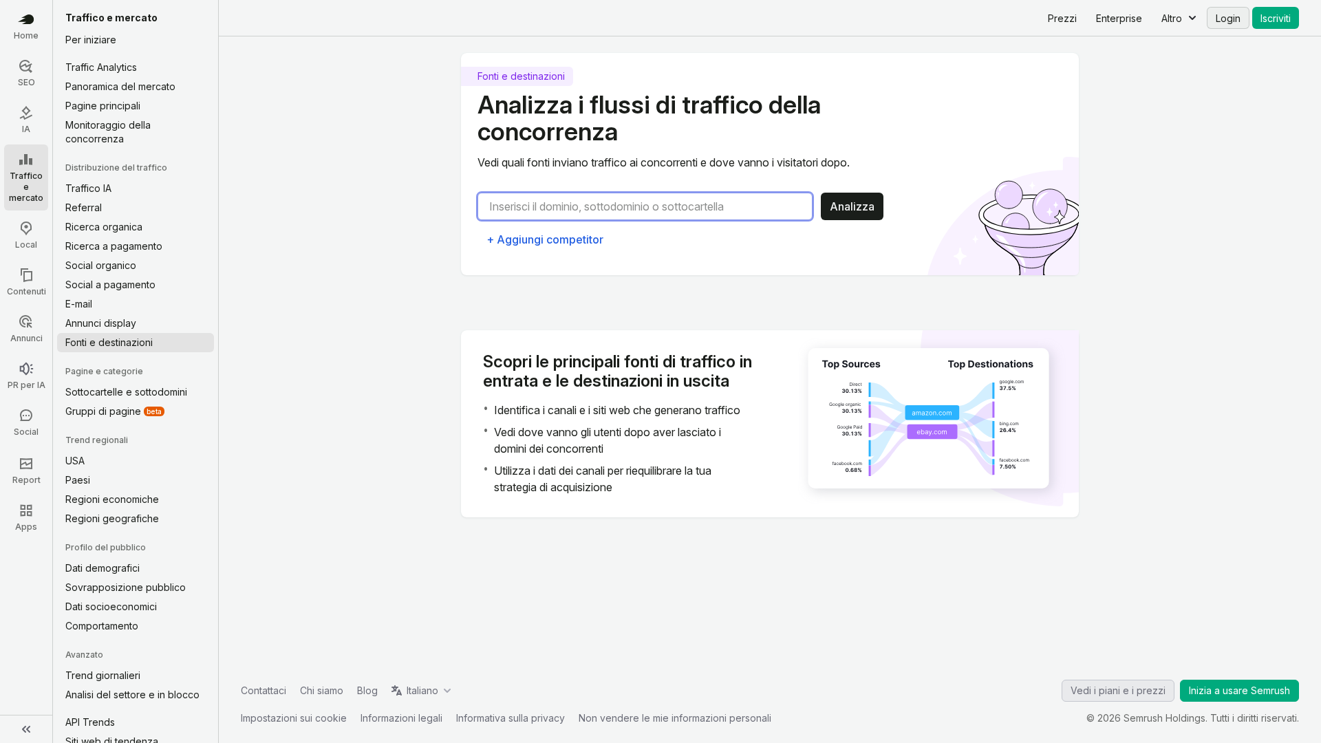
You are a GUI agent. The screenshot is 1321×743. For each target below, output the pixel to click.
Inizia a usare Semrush (1239, 690)
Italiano (422, 690)
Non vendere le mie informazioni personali (675, 718)
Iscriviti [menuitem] (1275, 18)
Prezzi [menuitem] (1062, 18)
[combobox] (650, 206)
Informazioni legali (401, 718)
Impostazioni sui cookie (294, 718)
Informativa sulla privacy (510, 718)
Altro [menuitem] (1171, 18)
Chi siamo (321, 690)
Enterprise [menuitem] (1119, 18)
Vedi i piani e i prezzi (1118, 690)
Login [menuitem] (1228, 18)
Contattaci (263, 690)
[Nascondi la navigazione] (26, 729)
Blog (367, 690)
